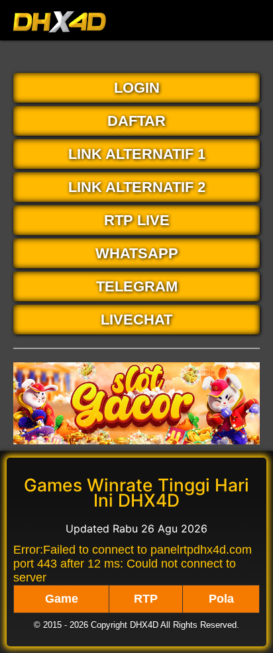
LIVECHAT (136, 319)
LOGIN (137, 87)
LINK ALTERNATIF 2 (136, 187)
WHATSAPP (136, 253)
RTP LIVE (137, 220)
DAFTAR (136, 121)
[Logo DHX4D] (59, 35)
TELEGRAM (137, 286)
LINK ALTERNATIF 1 (136, 154)
